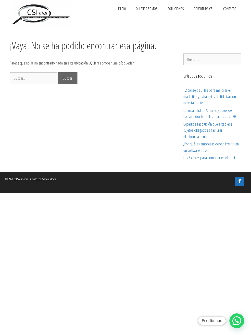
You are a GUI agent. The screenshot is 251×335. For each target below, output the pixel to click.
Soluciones (175, 8)
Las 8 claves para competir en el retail (209, 157)
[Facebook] (239, 181)
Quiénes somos (147, 8)
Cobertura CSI (203, 8)
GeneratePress (49, 179)
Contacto (229, 8)
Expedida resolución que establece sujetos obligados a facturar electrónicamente (207, 130)
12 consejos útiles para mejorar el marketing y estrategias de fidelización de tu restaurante (211, 96)
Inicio (122, 8)
